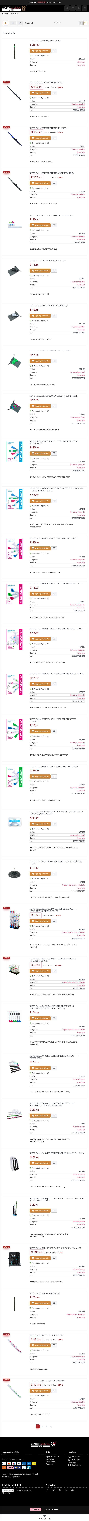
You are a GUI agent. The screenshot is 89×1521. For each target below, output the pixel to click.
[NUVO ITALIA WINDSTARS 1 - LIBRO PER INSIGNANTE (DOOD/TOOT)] (14, 460)
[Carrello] (84, 8)
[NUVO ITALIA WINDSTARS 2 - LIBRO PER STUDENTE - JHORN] (14, 647)
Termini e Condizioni (23, 1490)
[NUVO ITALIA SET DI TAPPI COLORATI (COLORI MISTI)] (14, 414)
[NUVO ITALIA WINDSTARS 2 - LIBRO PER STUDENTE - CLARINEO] (14, 738)
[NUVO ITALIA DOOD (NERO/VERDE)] (14, 57)
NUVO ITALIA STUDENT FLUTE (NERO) (47, 83)
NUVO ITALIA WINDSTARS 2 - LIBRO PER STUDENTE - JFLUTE (57, 674)
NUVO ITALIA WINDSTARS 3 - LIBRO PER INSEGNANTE (54, 766)
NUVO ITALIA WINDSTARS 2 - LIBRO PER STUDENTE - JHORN (56, 629)
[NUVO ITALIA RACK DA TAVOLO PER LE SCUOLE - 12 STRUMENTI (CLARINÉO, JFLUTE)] (14, 929)
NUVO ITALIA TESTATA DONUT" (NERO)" (48, 260)
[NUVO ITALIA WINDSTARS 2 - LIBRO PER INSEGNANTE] (14, 556)
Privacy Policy (8, 1490)
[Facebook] (48, 1490)
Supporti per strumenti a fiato (73, 885)
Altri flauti (81, 62)
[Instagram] (60, 1490)
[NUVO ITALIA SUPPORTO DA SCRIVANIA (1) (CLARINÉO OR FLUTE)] (14, 880)
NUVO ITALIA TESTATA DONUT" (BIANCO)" (49, 306)
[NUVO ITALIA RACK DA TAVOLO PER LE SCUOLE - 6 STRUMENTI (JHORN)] (14, 978)
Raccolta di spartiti (77, 465)
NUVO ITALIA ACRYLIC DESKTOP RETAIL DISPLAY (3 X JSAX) (57, 1153)
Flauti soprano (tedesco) (76, 1315)
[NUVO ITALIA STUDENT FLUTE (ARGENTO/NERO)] (14, 189)
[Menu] (73, 8)
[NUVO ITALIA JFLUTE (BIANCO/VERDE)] (14, 1399)
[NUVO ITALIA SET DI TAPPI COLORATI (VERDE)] (14, 369)
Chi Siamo (50, 1459)
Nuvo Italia (81, 65)
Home (6, 13)
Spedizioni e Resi (52, 1457)
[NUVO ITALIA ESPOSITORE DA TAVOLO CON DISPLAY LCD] (14, 1266)
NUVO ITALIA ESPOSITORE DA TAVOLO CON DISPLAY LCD (55, 1248)
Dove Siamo (50, 1462)
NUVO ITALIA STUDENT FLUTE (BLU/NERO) (49, 128)
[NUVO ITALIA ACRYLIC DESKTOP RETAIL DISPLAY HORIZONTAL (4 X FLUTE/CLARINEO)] (14, 1123)
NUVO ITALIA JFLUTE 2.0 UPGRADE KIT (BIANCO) (51, 215)
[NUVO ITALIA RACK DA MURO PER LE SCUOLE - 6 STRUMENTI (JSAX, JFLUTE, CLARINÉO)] (14, 1026)
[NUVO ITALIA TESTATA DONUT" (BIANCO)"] (14, 324)
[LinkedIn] (66, 1490)
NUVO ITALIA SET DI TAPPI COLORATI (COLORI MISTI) (53, 396)
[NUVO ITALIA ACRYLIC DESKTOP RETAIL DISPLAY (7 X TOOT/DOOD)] (14, 1075)
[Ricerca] (67, 8)
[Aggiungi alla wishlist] (54, 51)
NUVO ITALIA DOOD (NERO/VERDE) (45, 41)
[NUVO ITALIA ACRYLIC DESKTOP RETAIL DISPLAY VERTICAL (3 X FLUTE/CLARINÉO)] (14, 1218)
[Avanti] (60, 23)
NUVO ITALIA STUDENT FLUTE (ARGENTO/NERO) (52, 173)
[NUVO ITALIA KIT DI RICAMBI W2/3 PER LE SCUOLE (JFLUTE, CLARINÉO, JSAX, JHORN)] (14, 832)
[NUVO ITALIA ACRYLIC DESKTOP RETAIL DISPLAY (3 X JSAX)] (14, 1171)
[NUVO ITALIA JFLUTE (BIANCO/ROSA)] (14, 1353)
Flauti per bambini (78, 104)
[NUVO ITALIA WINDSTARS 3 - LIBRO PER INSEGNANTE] (14, 784)
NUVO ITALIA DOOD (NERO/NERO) (45, 1293)
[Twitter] (54, 1490)
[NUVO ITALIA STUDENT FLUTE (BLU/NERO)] (14, 146)
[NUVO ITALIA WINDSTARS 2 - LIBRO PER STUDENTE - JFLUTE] (14, 692)
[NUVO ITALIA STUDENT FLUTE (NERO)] (14, 101)
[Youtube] (73, 1490)
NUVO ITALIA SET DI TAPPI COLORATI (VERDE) (50, 351)
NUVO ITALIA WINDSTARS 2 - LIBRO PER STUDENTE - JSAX (56, 584)
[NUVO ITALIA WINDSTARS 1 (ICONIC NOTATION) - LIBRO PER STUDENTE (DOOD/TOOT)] (14, 509)
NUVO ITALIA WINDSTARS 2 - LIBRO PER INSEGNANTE (54, 538)
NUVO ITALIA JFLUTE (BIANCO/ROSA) (46, 1335)
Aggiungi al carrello (42, 51)
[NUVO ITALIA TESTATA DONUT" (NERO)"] (14, 278)
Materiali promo (79, 1079)
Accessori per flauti (77, 372)
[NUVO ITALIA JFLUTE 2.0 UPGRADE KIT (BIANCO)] (14, 233)
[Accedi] (78, 8)
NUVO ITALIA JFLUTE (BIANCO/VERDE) (47, 1381)
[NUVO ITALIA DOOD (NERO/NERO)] (14, 1310)
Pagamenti (50, 1464)
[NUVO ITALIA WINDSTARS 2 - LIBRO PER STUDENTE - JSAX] (14, 602)
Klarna (56, 1509)
